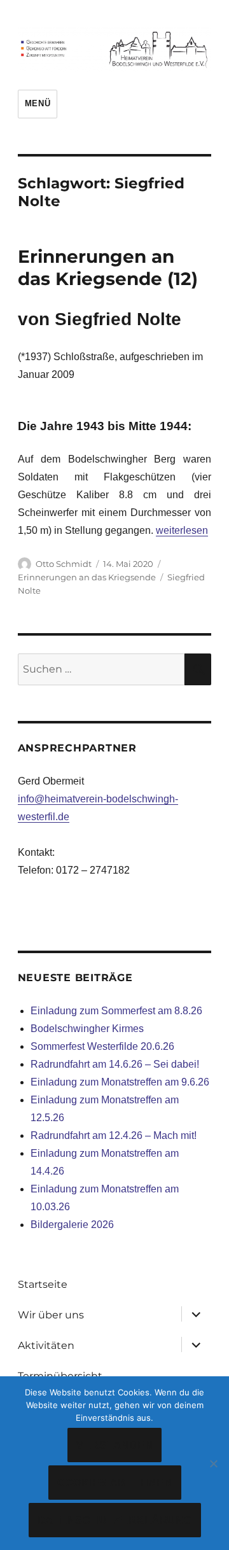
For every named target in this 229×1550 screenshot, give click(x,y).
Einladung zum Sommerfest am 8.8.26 (116, 1010)
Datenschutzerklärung (115, 1520)
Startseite (42, 1284)
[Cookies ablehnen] (213, 1463)
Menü (37, 103)
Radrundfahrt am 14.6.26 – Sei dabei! (115, 1064)
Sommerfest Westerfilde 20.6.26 (102, 1046)
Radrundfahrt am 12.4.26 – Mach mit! (114, 1135)
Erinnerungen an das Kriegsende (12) (108, 268)
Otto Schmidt (64, 564)
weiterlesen (182, 530)
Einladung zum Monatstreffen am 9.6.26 (120, 1082)
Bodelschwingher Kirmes (87, 1028)
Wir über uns (51, 1315)
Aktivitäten (46, 1345)
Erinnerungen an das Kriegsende (87, 577)
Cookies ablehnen (114, 1482)
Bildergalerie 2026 (72, 1224)
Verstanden (114, 1445)
